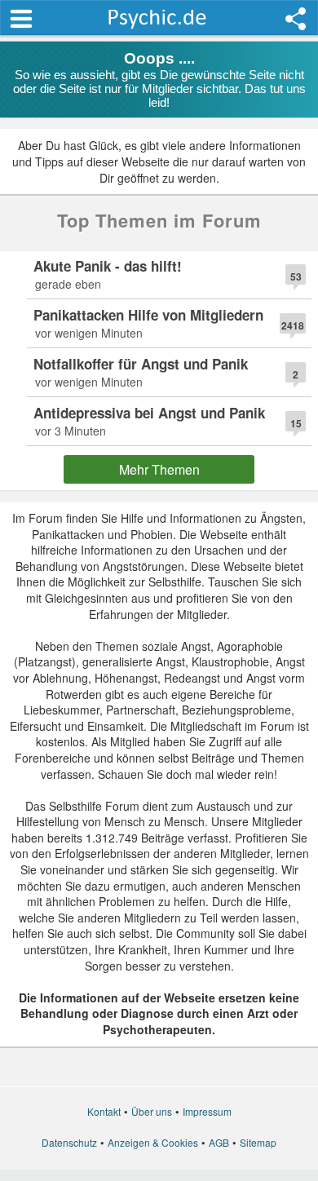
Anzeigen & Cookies (153, 1142)
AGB (219, 1142)
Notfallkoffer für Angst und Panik (140, 364)
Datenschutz (69, 1142)
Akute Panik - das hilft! (107, 266)
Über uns (151, 1111)
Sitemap (258, 1142)
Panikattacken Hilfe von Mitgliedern (148, 315)
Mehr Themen (159, 469)
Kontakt (104, 1111)
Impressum (207, 1111)
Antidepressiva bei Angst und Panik (149, 412)
